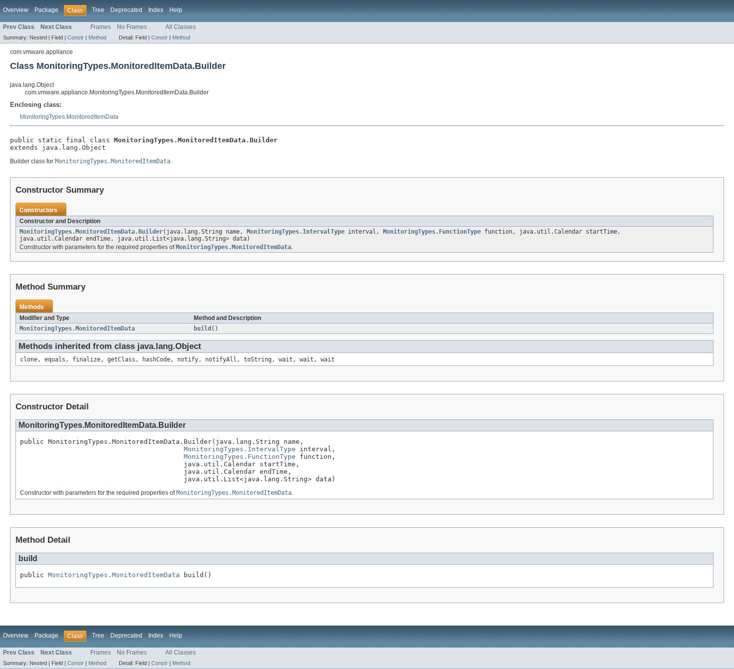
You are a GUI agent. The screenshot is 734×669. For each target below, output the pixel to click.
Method (97, 37)
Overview (15, 9)
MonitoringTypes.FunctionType (432, 231)
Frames (100, 26)
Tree (98, 9)
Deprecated (126, 9)
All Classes (180, 26)
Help (175, 9)
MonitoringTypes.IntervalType (296, 231)
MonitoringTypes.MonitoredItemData (69, 116)
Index (155, 9)
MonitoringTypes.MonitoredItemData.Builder (91, 231)
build (202, 328)
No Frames (132, 26)
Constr (75, 37)
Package (46, 9)
